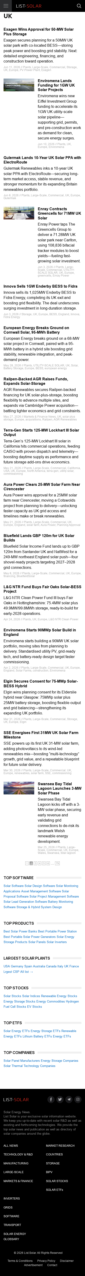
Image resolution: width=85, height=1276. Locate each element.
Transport (12, 1225)
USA (7, 966)
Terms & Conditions (20, 1261)
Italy (60, 966)
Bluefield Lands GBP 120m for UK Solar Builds (39, 538)
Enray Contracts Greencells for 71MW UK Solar (59, 213)
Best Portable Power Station (57, 931)
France (74, 966)
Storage (53, 1163)
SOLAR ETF (54, 1190)
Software (11, 1216)
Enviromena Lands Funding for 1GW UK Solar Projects (56, 85)
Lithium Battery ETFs (37, 1036)
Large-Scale (14, 1172)
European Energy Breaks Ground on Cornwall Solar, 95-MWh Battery (36, 330)
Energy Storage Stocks (19, 1001)
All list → (26, 972)
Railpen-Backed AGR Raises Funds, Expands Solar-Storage (36, 381)
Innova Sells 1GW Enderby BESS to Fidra (40, 286)
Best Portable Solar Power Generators (30, 937)
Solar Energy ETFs (17, 1031)
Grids (8, 1207)
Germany (17, 966)
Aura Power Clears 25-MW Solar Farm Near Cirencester (42, 487)
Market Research (60, 1145)
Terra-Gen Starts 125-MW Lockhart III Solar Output (41, 432)
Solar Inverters (57, 942)
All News (11, 1145)
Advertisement (33, 1265)
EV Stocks (34, 1006)
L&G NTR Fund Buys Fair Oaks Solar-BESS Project (42, 589)
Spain (28, 966)
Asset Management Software (41, 891)
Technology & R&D (18, 1154)
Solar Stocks (12, 996)
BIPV (49, 1172)
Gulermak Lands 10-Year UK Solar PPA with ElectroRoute (42, 160)
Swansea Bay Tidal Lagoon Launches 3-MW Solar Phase (59, 788)
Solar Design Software (40, 886)
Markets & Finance (18, 1181)
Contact (52, 1265)
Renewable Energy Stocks (59, 996)
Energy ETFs (62, 1036)
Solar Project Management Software (54, 896)
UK (66, 966)
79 (57, 863)
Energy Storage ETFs (45, 1031)
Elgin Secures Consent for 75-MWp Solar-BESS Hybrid (41, 683)
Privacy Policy (46, 1261)
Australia (39, 966)
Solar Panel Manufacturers (22, 1060)
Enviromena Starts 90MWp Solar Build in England (40, 632)
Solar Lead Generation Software (25, 901)
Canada (51, 966)
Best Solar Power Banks (20, 931)
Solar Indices (31, 996)
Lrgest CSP (11, 972)
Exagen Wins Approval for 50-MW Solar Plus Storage (39, 31)
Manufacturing (16, 1163)
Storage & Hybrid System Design (39, 907)
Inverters (12, 1198)
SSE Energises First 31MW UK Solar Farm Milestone (41, 735)
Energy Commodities (50, 1001)
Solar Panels (37, 942)
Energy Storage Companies (59, 1060)
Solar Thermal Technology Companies (29, 1066)
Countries (54, 1154)
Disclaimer (67, 1261)
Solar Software (14, 886)
